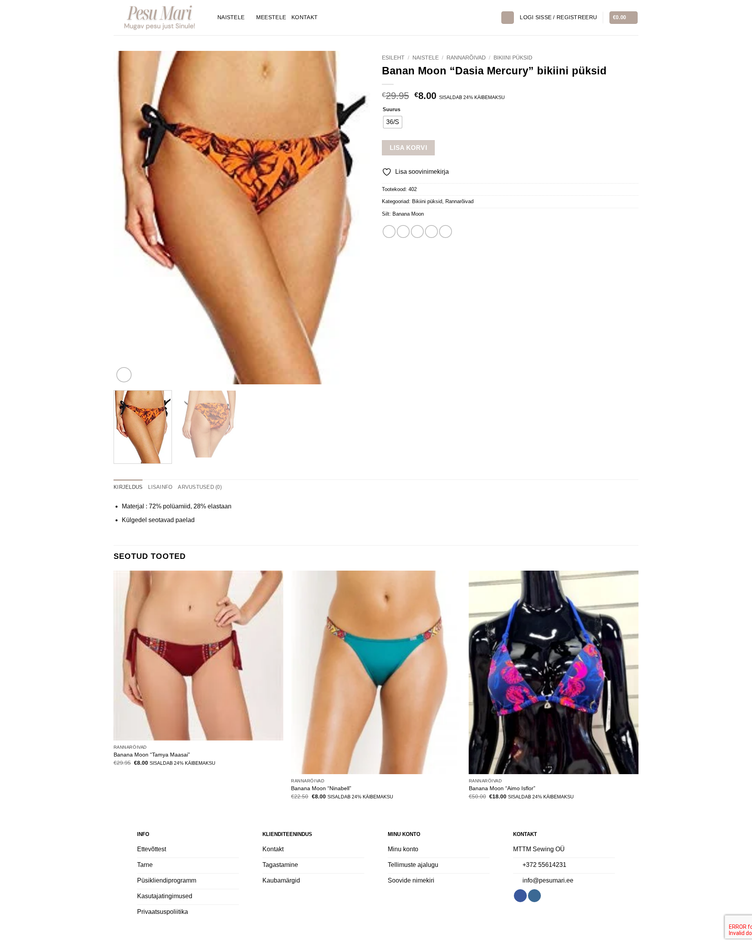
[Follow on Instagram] (534, 896)
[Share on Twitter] (403, 231)
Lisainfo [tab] (160, 487)
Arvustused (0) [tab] (200, 487)
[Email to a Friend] (417, 231)
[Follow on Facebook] (520, 896)
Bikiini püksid (513, 58)
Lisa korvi (408, 147)
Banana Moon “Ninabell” (321, 788)
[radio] (392, 122)
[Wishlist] (492, 17)
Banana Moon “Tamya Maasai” (152, 754)
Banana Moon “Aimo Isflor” (502, 788)
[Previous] (128, 217)
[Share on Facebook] (389, 231)
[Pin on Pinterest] (431, 231)
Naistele (230, 17)
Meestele (271, 17)
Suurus (391, 109)
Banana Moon (408, 214)
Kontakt (304, 17)
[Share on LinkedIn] (445, 231)
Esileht (393, 58)
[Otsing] (507, 17)
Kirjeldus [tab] (128, 487)
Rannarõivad (466, 58)
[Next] (355, 217)
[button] (558, 17)
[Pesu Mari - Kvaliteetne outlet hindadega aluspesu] (160, 17)
